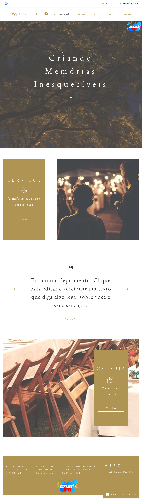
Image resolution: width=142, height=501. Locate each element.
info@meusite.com (44, 473)
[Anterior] (17, 289)
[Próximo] (124, 289)
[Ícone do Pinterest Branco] (114, 465)
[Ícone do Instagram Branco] (118, 465)
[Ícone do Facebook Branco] (110, 465)
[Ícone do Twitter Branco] (106, 465)
